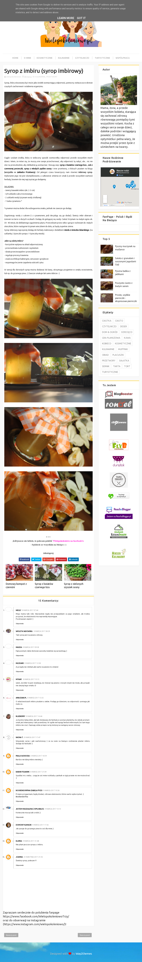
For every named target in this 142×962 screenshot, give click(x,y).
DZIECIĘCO (126, 332)
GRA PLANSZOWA (111, 338)
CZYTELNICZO (109, 326)
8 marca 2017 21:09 (38, 772)
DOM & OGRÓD (110, 332)
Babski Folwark (22, 772)
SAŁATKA (124, 360)
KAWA (127, 338)
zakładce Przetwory (26, 172)
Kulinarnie (64, 58)
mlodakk (20, 663)
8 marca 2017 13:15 (31, 679)
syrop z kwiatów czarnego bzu (73, 165)
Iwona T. (19, 737)
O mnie (27, 58)
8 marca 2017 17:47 (32, 737)
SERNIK (105, 366)
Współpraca (123, 58)
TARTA (116, 366)
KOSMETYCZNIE (123, 343)
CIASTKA (106, 320)
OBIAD (105, 355)
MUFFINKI (123, 349)
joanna (19, 857)
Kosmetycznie (45, 58)
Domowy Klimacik (23, 825)
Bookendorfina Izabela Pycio (29, 790)
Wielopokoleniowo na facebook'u (68, 540)
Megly (18, 610)
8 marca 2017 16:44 (34, 716)
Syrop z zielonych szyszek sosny (73, 585)
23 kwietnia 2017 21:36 (33, 857)
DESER (123, 326)
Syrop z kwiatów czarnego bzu (44, 585)
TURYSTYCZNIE (110, 372)
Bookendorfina (22, 797)
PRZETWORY (51, 77)
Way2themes (84, 953)
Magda (19, 647)
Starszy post (85, 935)
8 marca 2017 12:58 (33, 663)
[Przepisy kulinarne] (118, 558)
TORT (127, 366)
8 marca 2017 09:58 (31, 647)
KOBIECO (106, 343)
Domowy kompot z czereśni (16, 585)
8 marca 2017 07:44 (30, 610)
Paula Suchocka (23, 756)
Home (15, 58)
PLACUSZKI (118, 355)
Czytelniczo (82, 58)
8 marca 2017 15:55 (35, 698)
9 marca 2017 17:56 (40, 825)
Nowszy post (11, 935)
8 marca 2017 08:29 (42, 631)
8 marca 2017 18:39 (39, 756)
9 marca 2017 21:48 (31, 841)
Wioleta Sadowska (24, 631)
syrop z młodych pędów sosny (38, 169)
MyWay (19, 679)
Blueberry (20, 716)
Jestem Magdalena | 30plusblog (30, 809)
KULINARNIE (40, 77)
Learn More (65, 18)
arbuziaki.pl (21, 698)
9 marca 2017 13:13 (53, 809)
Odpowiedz (20, 623)
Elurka (19, 841)
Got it (81, 18)
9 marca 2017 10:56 (51, 790)
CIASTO (119, 320)
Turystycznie (102, 58)
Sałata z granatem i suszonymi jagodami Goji (125, 261)
